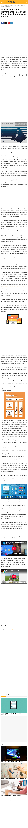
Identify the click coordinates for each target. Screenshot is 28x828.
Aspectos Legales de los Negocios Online (11, 795)
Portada (2, 5)
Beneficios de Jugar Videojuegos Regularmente (13, 761)
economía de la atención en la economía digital (13, 286)
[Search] (26, 2)
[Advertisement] (14, 40)
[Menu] (1, 2)
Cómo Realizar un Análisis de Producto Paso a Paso (13, 778)
